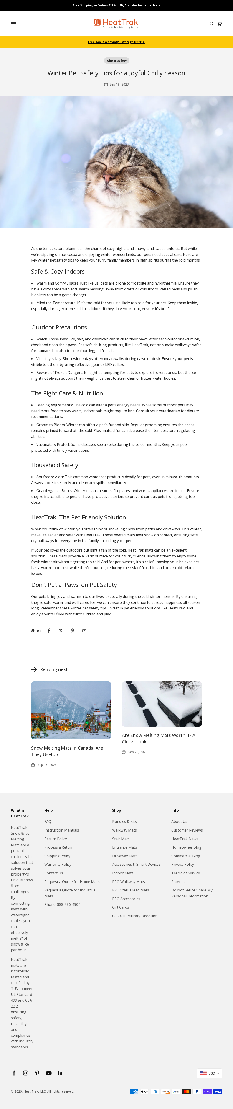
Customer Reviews (187, 830)
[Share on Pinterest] (72, 630)
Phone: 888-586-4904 (62, 904)
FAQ (47, 821)
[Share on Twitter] (60, 630)
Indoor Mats (122, 873)
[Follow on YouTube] (49, 1073)
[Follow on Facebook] (14, 1073)
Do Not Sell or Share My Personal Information (192, 893)
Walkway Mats (124, 830)
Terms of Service (185, 873)
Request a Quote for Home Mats (72, 881)
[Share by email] (84, 630)
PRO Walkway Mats (128, 881)
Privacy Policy (182, 864)
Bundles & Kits (124, 821)
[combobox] (209, 1073)
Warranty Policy (57, 864)
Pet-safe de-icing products (100, 344)
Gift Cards (120, 907)
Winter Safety (116, 60)
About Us (179, 821)
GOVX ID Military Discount (134, 915)
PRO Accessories (126, 898)
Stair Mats (121, 838)
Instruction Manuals (61, 830)
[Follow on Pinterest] (37, 1073)
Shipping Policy (57, 855)
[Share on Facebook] (48, 630)
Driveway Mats (124, 855)
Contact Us (53, 873)
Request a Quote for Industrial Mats (70, 893)
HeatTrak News (184, 838)
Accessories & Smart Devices (136, 864)
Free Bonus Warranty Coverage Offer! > (116, 42)
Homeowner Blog (186, 847)
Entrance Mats (124, 847)
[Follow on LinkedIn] (60, 1073)
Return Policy (55, 838)
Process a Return (58, 847)
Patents (178, 881)
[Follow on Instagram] (26, 1073)
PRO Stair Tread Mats (130, 890)
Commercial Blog (185, 855)
